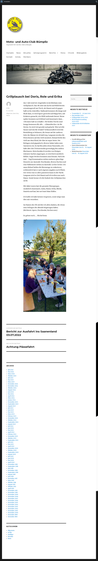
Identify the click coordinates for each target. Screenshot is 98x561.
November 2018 (13, 470)
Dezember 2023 (13, 402)
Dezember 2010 (13, 492)
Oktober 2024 (12, 388)
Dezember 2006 (13, 500)
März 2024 (11, 398)
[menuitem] (1, 1)
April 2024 (11, 396)
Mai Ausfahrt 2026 (77, 115)
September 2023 (13, 404)
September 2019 (13, 466)
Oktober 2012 (12, 486)
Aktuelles (27, 53)
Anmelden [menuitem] (7, 1)
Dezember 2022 (13, 418)
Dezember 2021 (13, 436)
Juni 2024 (11, 392)
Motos (63, 53)
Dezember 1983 (13, 517)
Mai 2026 (11, 372)
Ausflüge (10, 534)
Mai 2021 (10, 444)
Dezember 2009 (13, 494)
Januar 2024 (12, 400)
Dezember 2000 (13, 512)
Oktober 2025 (12, 376)
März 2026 (11, 374)
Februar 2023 (12, 416)
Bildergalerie (82, 53)
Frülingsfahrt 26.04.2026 (80, 117)
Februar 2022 (12, 434)
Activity (18, 57)
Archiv (10, 532)
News (18, 53)
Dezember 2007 (13, 498)
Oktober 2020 (12, 450)
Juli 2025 (10, 378)
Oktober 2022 (12, 420)
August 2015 (11, 484)
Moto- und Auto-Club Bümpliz (27, 41)
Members (27, 57)
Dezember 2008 (13, 496)
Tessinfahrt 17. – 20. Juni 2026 (81, 113)
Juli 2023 (10, 408)
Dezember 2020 (13, 448)
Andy (7, 108)
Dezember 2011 (12, 490)
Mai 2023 (11, 412)
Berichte (52, 53)
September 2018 (13, 472)
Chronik (71, 53)
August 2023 (12, 406)
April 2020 (11, 462)
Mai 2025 (11, 380)
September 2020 (13, 452)
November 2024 (13, 386)
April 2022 (11, 432)
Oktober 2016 (12, 482)
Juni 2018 (10, 476)
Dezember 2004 (13, 504)
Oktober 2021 (12, 438)
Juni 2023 (11, 410)
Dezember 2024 (13, 384)
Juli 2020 (10, 456)
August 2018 (11, 474)
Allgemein (9, 113)
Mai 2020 (11, 460)
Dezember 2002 (13, 508)
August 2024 (12, 390)
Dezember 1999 (13, 514)
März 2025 (11, 382)
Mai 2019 (10, 468)
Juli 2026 (10, 370)
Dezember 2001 (13, 510)
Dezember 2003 (13, 506)
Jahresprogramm (40, 53)
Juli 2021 (10, 442)
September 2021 (13, 440)
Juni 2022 (11, 428)
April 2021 (11, 446)
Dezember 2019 (13, 464)
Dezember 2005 (13, 502)
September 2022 (13, 422)
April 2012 (11, 488)
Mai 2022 (11, 430)
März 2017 (11, 480)
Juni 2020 (11, 458)
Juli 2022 (10, 426)
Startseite (10, 53)
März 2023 (11, 414)
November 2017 (12, 478)
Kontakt (9, 57)
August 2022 (12, 424)
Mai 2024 (11, 394)
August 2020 (12, 454)
